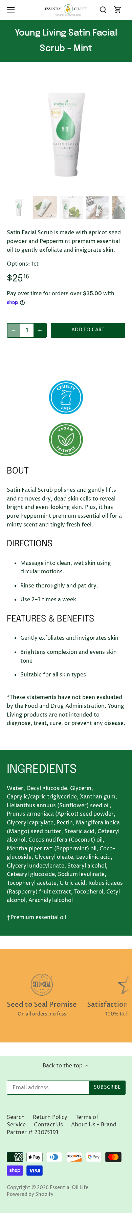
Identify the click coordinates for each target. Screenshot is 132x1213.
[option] (66, 134)
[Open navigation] (11, 9)
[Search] (102, 10)
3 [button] (66, 186)
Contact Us (48, 1124)
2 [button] (59, 186)
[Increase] (40, 330)
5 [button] (79, 186)
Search (16, 1117)
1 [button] (52, 186)
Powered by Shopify (30, 1194)
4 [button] (72, 186)
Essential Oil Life (69, 1187)
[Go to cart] (118, 10)
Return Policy (50, 1117)
